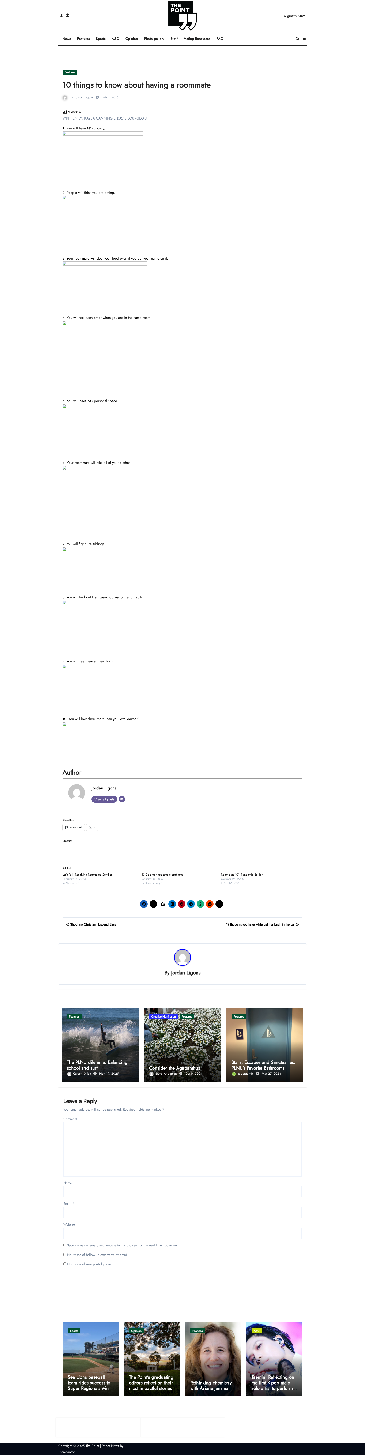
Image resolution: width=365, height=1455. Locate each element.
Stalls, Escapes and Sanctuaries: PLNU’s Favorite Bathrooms (263, 1065)
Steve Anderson (166, 1073)
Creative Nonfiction (163, 1016)
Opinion (133, 37)
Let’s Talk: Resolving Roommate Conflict (87, 874)
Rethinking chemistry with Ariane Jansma (211, 1385)
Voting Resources (197, 38)
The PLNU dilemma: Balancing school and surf (97, 1065)
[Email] (122, 799)
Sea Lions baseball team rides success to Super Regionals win (89, 1383)
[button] (304, 38)
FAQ (220, 38)
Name (69, 1182)
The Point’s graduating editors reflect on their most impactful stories (151, 1383)
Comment (71, 1119)
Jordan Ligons (84, 97)
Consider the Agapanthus (174, 1067)
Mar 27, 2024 (271, 1073)
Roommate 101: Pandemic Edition (242, 874)
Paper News (110, 1445)
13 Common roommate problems (162, 874)
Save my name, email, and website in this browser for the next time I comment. (123, 1245)
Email (68, 1203)
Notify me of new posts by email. (90, 1264)
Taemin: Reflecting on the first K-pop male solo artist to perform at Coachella (273, 1385)
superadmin (246, 1073)
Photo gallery (154, 38)
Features (85, 37)
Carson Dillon (82, 1073)
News (67, 38)
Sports (102, 37)
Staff (174, 38)
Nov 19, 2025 (109, 1073)
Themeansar (66, 1451)
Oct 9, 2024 (193, 1073)
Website (69, 1224)
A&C (117, 37)
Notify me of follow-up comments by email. (98, 1254)
